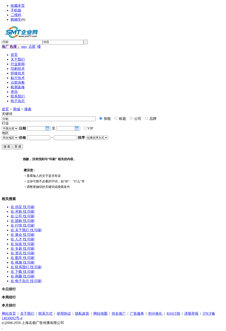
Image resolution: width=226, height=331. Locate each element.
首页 (5, 109)
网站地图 (100, 313)
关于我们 (27, 313)
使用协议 (64, 313)
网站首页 (9, 313)
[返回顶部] (2, 327)
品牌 (152, 118)
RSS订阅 (173, 313)
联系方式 (45, 313)
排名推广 (119, 313)
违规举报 (191, 313)
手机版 (16, 10)
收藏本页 (18, 5)
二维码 (16, 15)
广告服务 (137, 313)
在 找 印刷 (22, 207)
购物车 (16, 19)
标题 (122, 118)
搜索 (27, 109)
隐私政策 (82, 313)
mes (24, 46)
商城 (16, 109)
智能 (107, 118)
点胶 (32, 46)
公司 (137, 118)
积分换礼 (155, 313)
